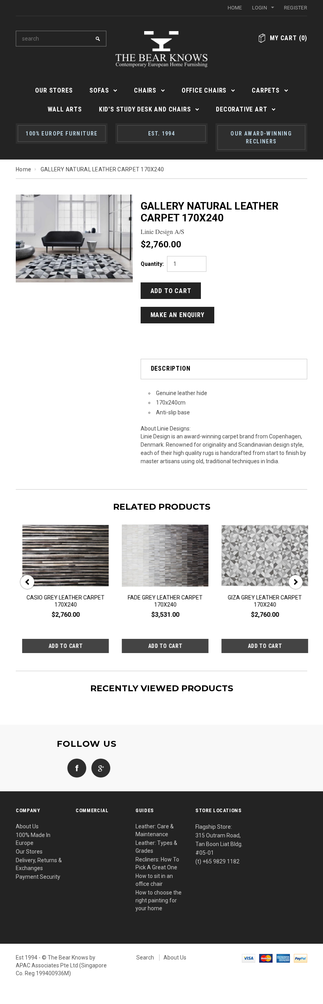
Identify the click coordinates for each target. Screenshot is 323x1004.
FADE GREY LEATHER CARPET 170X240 (59, 601)
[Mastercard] (266, 957)
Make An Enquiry (177, 315)
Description (171, 368)
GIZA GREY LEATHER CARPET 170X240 (159, 601)
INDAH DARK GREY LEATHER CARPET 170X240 (258, 601)
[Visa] (248, 957)
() (288, 38)
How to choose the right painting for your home (159, 900)
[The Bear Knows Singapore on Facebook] (74, 768)
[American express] (283, 957)
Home (235, 8)
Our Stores (29, 851)
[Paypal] (300, 957)
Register (295, 8)
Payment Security (38, 877)
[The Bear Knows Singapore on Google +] (98, 768)
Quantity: (152, 264)
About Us (27, 826)
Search (145, 957)
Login (259, 8)
